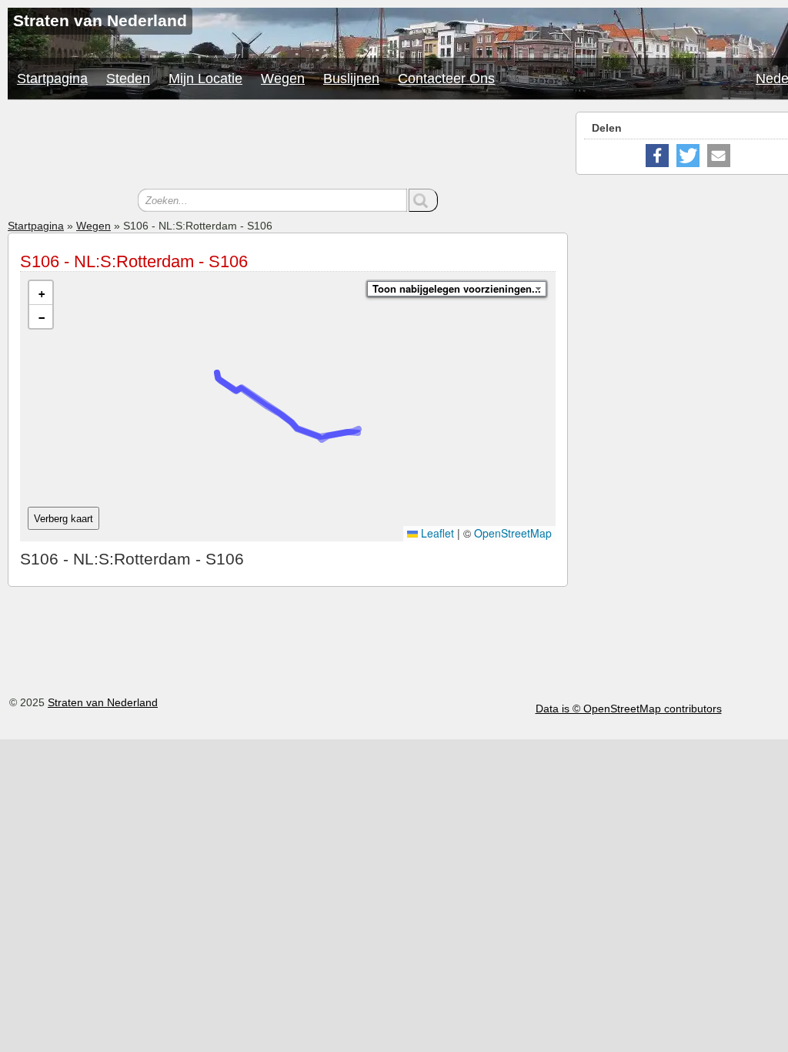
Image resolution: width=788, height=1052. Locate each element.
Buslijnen (351, 78)
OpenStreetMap (513, 533)
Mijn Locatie (205, 78)
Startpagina (52, 78)
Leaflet (436, 533)
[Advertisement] (288, 146)
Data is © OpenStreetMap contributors (629, 708)
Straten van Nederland (103, 702)
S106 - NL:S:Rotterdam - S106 (134, 261)
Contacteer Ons (446, 78)
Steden (128, 78)
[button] (40, 293)
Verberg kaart (63, 518)
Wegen (283, 78)
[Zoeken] (423, 200)
